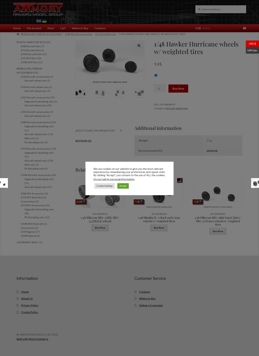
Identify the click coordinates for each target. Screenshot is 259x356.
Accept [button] (123, 185)
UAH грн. (251, 50)
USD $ (251, 43)
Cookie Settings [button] (104, 185)
